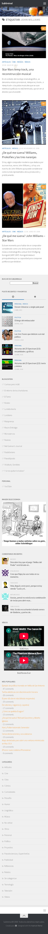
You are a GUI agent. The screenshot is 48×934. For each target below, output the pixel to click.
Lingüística (8, 810)
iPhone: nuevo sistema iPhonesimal (16, 750)
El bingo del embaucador (25, 320)
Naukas (7, 440)
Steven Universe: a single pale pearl (29, 307)
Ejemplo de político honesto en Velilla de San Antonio (23, 685)
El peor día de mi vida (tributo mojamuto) (18, 698)
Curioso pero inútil (11, 384)
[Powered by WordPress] (16, 926)
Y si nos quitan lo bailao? (14, 471)
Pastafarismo (9, 452)
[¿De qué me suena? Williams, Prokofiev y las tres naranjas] (24, 122)
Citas (6, 779)
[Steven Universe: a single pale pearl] (7, 307)
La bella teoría (10, 409)
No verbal (8, 823)
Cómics (7, 785)
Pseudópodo (9, 458)
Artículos (6, 62)
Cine (14, 62)
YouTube (7, 486)
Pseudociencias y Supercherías (16, 853)
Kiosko (7, 403)
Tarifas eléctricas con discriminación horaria (20, 692)
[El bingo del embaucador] (7, 321)
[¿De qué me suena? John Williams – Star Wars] (24, 205)
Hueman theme (36, 926)
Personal (18, 304)
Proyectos (8, 847)
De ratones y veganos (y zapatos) (15, 705)
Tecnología (8, 884)
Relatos (7, 872)
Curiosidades (9, 792)
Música (20, 62)
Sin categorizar (10, 878)
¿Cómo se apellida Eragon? (13, 711)
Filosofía (7, 798)
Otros (6, 829)
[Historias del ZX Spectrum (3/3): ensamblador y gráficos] (7, 349)
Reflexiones (8, 866)
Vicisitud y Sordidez (12, 464)
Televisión (8, 890)
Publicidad (8, 860)
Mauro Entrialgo (10, 427)
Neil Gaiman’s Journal (13, 446)
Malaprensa (9, 421)
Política (18, 317)
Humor (7, 804)
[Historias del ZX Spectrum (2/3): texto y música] (7, 364)
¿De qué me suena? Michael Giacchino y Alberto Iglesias (21, 719)
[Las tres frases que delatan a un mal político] (7, 335)
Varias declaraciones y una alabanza (17, 734)
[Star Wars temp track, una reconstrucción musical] (24, 41)
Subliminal (7, 3)
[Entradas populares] (35, 297)
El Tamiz (7, 396)
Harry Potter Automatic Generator (15, 727)
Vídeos (27, 62)
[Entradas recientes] (13, 297)
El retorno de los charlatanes (16, 390)
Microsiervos (9, 434)
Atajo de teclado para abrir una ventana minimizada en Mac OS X (23, 742)
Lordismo (8, 415)
